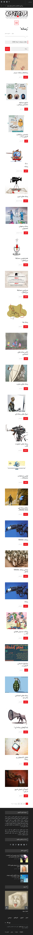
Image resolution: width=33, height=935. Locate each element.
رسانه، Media (23, 540)
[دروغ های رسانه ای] (16, 403)
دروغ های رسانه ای (21, 414)
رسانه (26, 167)
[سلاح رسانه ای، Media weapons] (16, 497)
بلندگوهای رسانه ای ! (21, 728)
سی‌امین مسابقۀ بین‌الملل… (22, 291)
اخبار (26, 109)
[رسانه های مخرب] (16, 373)
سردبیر (12, 932)
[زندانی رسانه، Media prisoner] (16, 558)
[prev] (22, 856)
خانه (13, 33)
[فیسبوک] (9, 2)
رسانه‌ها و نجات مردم (21, 73)
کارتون (26, 171)
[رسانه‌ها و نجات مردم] (16, 61)
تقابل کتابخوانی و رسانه (22, 758)
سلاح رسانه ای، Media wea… (23, 509)
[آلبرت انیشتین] (17, 900)
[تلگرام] (7, 2)
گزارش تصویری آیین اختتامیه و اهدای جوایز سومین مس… (13, 856)
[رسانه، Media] (16, 528)
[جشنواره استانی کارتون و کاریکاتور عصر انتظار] (16, 652)
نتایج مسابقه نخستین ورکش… (22, 104)
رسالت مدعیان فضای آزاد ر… (21, 633)
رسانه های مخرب (22, 384)
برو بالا (8, 923)
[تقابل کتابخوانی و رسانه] (16, 746)
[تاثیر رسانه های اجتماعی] (16, 341)
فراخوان (25, 265)
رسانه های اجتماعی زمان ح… (21, 697)
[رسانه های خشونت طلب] (16, 433)
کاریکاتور (25, 450)
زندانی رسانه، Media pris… (21, 571)
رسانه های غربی (22, 196)
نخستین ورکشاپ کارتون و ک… (22, 136)
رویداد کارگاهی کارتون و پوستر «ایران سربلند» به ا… (13, 876)
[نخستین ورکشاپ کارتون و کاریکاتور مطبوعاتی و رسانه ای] (16, 123)
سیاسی (25, 77)
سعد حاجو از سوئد (26, 911)
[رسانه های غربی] (16, 185)
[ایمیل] (4, 2)
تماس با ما (7, 932)
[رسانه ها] (16, 311)
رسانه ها (25, 322)
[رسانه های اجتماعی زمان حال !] (16, 684)
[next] (22, 880)
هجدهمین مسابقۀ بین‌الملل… (21, 259)
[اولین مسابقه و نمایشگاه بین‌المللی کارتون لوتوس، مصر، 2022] (16, 465)
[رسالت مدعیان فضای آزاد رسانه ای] (16, 620)
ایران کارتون (21, 926)
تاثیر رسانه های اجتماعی (23, 353)
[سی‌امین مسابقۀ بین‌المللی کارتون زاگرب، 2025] (16, 279)
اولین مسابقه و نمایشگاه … (23, 477)
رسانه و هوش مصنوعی (23, 227)
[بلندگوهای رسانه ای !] (16, 716)
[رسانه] (16, 155)
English (21, 932)
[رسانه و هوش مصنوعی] (16, 215)
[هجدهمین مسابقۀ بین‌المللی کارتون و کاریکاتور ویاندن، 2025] (16, 247)
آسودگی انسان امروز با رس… (21, 790)
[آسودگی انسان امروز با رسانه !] (16, 778)
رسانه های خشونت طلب (21, 445)
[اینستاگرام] (1, 2)
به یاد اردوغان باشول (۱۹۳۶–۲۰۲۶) (14, 6)
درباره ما (16, 932)
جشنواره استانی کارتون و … (22, 665)
